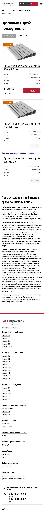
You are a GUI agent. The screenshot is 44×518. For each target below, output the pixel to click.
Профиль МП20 (7, 347)
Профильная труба (24, 10)
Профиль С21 (6, 341)
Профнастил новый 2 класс (12, 353)
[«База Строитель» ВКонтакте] (3, 509)
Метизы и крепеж (9, 472)
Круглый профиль (7, 409)
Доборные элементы (10, 463)
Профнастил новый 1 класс (12, 332)
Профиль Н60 (6, 376)
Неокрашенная (22, 35)
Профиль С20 (6, 338)
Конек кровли (6, 467)
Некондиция (6, 454)
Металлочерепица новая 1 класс (14, 432)
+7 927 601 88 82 (17, 499)
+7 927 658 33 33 (17, 494)
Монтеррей (5, 436)
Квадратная (5, 424)
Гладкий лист (7, 451)
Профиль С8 (6, 335)
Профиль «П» (6, 411)
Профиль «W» (6, 414)
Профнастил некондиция (11, 385)
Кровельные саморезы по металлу (13, 479)
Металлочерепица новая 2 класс (14, 442)
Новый (4, 457)
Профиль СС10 (6, 344)
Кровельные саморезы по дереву (13, 476)
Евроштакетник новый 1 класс (14, 405)
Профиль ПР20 (7, 367)
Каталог (12, 10)
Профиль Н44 (6, 373)
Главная (4, 10)
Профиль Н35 (6, 370)
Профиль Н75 (6, 379)
